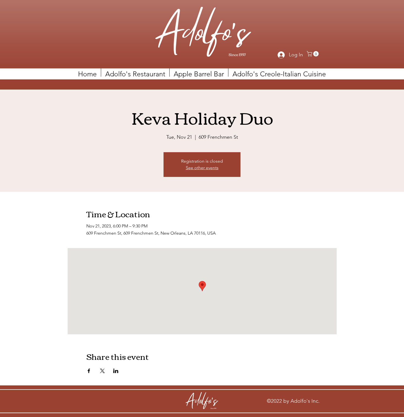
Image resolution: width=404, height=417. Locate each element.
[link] (313, 54)
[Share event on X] (102, 371)
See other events (202, 167)
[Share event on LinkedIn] (115, 371)
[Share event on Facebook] (89, 371)
